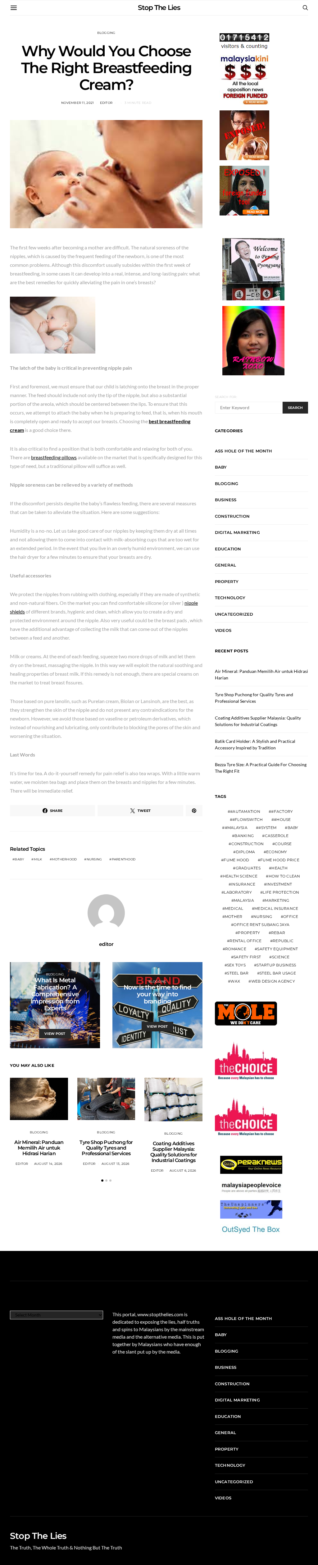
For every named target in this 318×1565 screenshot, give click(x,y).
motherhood (64, 859)
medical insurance (276, 908)
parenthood (124, 859)
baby (19, 859)
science (281, 957)
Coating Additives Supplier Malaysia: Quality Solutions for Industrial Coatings (173, 1152)
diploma (245, 852)
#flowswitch (247, 819)
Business (225, 499)
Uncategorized (234, 614)
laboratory (238, 892)
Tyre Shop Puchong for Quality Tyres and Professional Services (106, 1147)
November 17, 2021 (148, 1012)
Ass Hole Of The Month (243, 450)
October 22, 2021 (45, 1019)
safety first (247, 957)
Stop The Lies (159, 7)
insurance (243, 884)
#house (282, 819)
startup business (276, 965)
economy (276, 852)
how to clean (284, 876)
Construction (232, 516)
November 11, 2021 (77, 103)
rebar (278, 932)
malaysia (244, 900)
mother (234, 916)
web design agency (273, 981)
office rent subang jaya (261, 924)
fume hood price (279, 860)
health (279, 868)
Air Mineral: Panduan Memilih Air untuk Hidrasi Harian (38, 1147)
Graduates (248, 868)
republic (283, 940)
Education (228, 548)
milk (38, 859)
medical (234, 908)
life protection (281, 892)
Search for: (226, 397)
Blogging (106, 33)
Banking (244, 835)
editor (106, 103)
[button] (102, 1180)
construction (247, 843)
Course (283, 843)
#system (267, 827)
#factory (282, 811)
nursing (94, 859)
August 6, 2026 (183, 1171)
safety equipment (277, 949)
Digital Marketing (237, 532)
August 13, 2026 (115, 1164)
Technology (230, 597)
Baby (221, 467)
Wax (235, 981)
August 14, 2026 (48, 1164)
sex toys (236, 965)
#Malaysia (236, 827)
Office (290, 916)
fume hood (236, 860)
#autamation (245, 811)
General (225, 565)
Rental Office (245, 940)
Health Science (240, 876)
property (249, 932)
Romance (235, 949)
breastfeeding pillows (54, 457)
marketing (277, 900)
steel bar (237, 973)
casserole (276, 835)
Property (226, 581)
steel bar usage (278, 973)
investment (279, 884)
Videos (223, 630)
